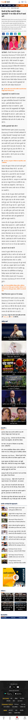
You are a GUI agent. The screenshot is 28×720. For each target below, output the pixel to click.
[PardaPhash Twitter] (14, 688)
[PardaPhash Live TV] (22, 2)
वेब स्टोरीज (22, 698)
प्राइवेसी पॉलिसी (17, 712)
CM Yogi (23, 704)
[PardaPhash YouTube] (17, 688)
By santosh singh (6, 31)
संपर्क (16, 710)
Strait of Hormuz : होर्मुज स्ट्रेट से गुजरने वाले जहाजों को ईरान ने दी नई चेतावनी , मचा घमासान (12, 480)
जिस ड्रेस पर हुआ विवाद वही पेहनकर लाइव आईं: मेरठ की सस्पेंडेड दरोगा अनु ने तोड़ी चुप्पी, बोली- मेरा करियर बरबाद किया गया (13, 499)
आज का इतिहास (6, 706)
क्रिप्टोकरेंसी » (4, 615)
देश (13, 5)
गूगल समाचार (20, 700)
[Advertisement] (14, 665)
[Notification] (19, 2)
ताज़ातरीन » (4, 428)
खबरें (11, 698)
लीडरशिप (21, 710)
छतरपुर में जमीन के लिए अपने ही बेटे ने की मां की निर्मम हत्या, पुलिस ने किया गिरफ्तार (13, 474)
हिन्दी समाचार (3, 8)
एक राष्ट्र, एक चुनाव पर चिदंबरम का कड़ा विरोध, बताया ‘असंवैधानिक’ (12, 445)
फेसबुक (4, 316)
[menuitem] (5, 5)
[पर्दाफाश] (5, 2)
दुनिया (17, 5)
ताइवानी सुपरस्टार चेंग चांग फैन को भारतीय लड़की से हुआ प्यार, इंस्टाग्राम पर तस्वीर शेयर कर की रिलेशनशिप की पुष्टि (13, 493)
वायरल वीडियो (14, 706)
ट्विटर (12, 316)
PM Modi (16, 704)
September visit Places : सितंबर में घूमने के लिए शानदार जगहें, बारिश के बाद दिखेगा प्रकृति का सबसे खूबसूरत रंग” (13, 457)
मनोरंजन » (3, 591)
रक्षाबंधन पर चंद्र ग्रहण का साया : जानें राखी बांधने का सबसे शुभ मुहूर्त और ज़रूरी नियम (13, 468)
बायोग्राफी (8, 700)
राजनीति (22, 5)
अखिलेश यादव (22, 706)
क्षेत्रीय (9, 5)
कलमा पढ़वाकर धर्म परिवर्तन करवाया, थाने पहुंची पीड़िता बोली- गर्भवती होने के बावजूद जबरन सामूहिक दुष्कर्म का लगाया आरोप (13, 463)
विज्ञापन (10, 712)
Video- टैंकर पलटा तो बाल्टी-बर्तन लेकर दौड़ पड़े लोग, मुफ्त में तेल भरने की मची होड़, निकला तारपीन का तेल (13, 487)
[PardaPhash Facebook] (10, 688)
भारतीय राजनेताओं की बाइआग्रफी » (9, 504)
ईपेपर (14, 700)
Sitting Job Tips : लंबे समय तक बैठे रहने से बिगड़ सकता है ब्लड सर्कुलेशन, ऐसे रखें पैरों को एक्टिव (13, 439)
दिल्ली (8, 8)
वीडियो (16, 698)
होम (5, 5)
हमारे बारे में (11, 710)
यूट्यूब (7, 316)
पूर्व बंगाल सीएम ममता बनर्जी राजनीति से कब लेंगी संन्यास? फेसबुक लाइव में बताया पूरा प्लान (12, 433)
